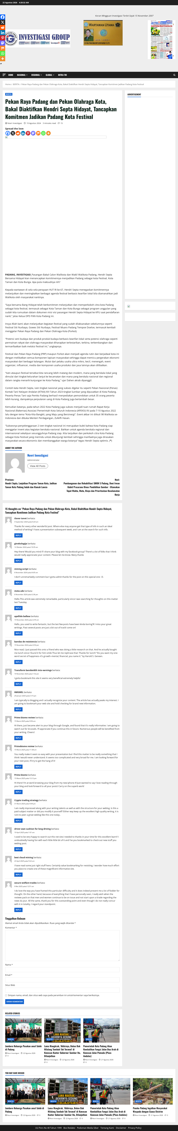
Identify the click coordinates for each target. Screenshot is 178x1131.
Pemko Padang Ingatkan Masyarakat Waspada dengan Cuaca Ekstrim (150, 1109)
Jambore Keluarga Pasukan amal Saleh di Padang (23, 1047)
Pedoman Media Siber (88, 1127)
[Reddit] (18, 133)
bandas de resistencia (25, 641)
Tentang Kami (107, 1127)
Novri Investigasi (15, 123)
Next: (92, 487)
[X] (13, 133)
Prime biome (20, 774)
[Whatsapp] (43, 133)
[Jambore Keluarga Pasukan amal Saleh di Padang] (23, 1030)
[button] (4, 75)
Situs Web (10, 985)
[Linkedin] (23, 133)
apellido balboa (22, 616)
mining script (21, 569)
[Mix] (38, 133)
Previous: (31, 483)
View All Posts (37, 466)
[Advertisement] (150, 117)
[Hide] (1, 64)
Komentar (11, 927)
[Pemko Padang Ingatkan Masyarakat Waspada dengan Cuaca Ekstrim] (153, 1091)
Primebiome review (24, 746)
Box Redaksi (69, 1127)
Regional (35, 74)
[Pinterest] (28, 133)
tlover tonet (20, 518)
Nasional (21, 74)
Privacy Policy (134, 1127)
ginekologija (20, 543)
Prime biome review (24, 717)
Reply (18, 535)
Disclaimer (121, 1127)
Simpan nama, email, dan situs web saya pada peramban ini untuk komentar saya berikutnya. (54, 995)
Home (10, 74)
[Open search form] (174, 74)
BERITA (9, 94)
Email (8, 975)
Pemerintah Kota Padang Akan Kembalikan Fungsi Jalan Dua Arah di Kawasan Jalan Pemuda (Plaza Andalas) (100, 1051)
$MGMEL (18, 692)
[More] (48, 133)
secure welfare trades (25, 882)
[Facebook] (7, 133)
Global (49, 74)
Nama (9, 964)
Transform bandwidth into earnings (33, 670)
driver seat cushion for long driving (32, 828)
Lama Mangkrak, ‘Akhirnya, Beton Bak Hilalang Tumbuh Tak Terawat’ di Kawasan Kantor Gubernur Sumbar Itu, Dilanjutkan (62, 1051)
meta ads (19, 590)
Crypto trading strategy (26, 800)
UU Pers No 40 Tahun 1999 (48, 1127)
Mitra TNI (62, 74)
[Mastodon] (33, 133)
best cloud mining (23, 857)
